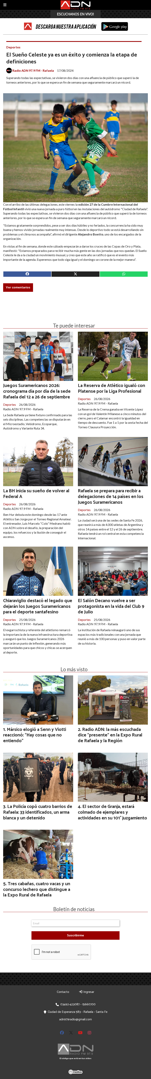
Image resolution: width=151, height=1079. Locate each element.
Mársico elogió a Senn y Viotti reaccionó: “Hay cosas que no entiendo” (34, 735)
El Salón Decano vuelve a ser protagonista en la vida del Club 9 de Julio (111, 606)
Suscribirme (75, 935)
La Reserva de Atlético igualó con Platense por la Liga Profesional (111, 388)
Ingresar (88, 992)
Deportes (13, 47)
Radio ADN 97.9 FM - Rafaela (33, 70)
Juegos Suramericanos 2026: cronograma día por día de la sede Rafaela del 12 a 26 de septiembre (37, 391)
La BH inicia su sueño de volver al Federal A (36, 493)
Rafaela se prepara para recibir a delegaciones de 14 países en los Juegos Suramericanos (110, 496)
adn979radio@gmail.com (75, 1019)
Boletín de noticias (74, 909)
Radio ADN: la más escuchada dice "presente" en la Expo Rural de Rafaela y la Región (110, 735)
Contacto (63, 992)
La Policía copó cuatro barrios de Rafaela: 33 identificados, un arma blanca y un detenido (37, 812)
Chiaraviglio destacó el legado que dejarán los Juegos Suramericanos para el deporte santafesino (37, 606)
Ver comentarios (18, 287)
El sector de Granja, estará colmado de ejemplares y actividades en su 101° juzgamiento (112, 812)
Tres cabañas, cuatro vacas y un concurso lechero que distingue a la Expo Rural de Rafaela (36, 889)
